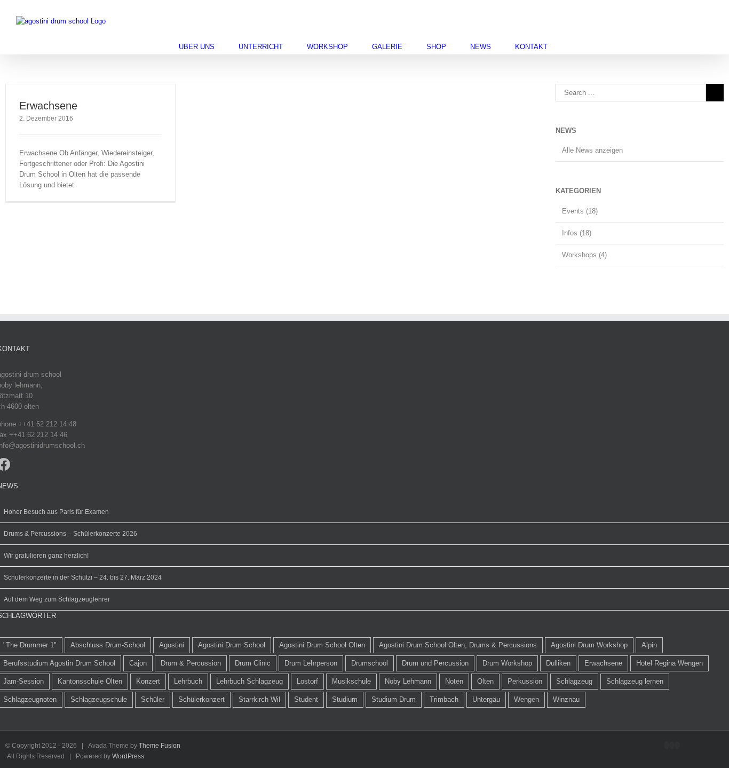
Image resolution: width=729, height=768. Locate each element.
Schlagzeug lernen (634, 681)
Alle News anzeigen (592, 150)
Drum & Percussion (191, 663)
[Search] (574, 46)
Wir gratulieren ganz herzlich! (46, 555)
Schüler (152, 699)
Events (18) (580, 211)
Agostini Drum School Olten (322, 645)
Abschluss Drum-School (107, 645)
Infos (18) (576, 233)
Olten (485, 681)
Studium (345, 699)
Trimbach (444, 699)
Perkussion (525, 681)
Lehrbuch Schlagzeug (249, 681)
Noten (454, 681)
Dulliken (558, 663)
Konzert (148, 681)
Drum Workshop (507, 663)
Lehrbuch (188, 681)
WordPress (128, 756)
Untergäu (486, 699)
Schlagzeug (574, 681)
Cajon (138, 663)
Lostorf (307, 681)
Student (306, 699)
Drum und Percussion (435, 663)
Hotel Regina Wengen (669, 663)
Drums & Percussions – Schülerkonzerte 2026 (70, 533)
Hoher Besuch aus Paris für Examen (56, 512)
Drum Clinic (253, 663)
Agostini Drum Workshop (589, 645)
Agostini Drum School (231, 645)
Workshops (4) (584, 255)
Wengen (526, 699)
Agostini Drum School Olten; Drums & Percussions (458, 645)
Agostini (171, 645)
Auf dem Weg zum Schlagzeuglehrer (57, 599)
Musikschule (351, 681)
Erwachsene (48, 106)
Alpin (649, 645)
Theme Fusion (159, 745)
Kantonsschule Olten (90, 681)
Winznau (566, 699)
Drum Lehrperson (310, 663)
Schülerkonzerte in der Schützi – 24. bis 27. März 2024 (83, 577)
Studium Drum (393, 699)
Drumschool (369, 663)
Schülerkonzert (201, 699)
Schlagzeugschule (98, 699)
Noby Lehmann (408, 681)
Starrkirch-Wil (259, 699)
